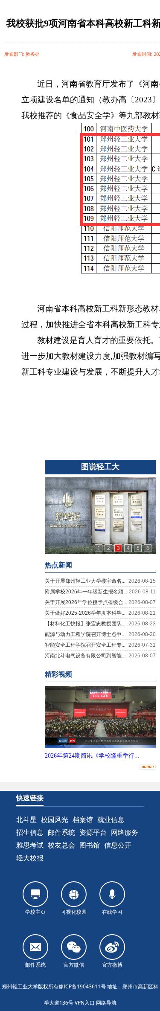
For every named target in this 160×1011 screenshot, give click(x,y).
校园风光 (54, 819)
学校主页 (35, 911)
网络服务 (124, 832)
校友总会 (61, 845)
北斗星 (26, 819)
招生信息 (30, 832)
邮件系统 (61, 832)
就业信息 (111, 819)
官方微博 (112, 964)
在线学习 (112, 911)
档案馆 (83, 819)
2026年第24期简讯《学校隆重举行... (92, 755)
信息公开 (117, 845)
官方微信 (74, 964)
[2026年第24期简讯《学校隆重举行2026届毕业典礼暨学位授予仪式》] (100, 746)
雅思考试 (30, 845)
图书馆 (89, 845)
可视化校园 (74, 911)
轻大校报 (30, 858)
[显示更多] (148, 765)
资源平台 (93, 832)
